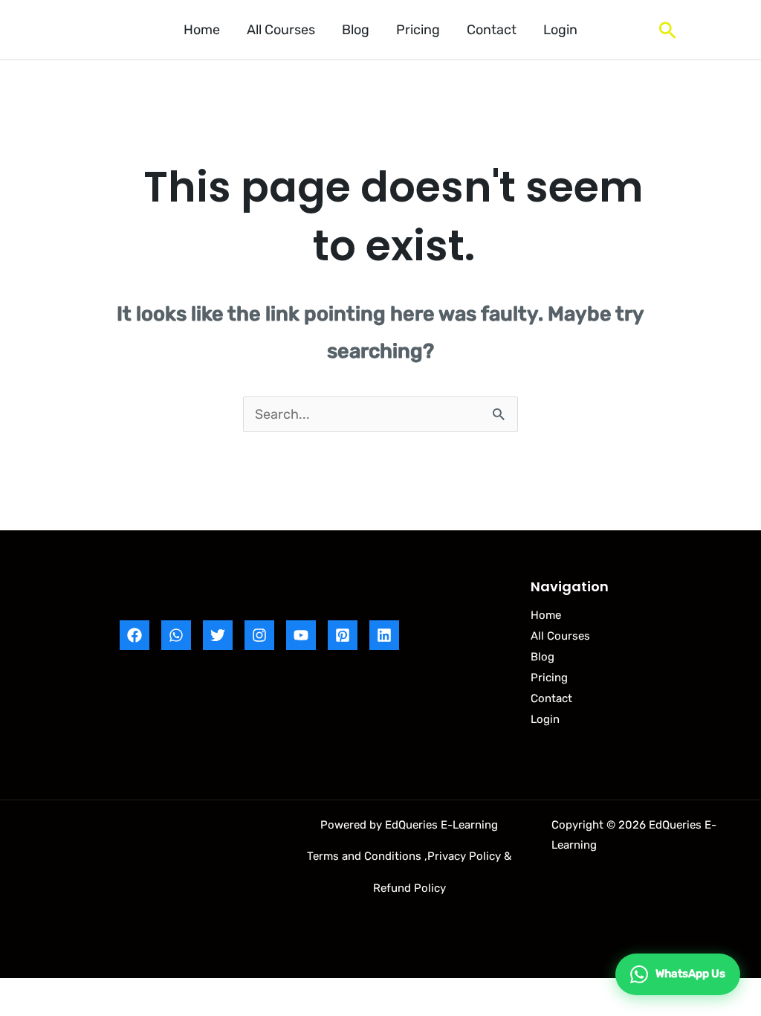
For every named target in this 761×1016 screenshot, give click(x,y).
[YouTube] (301, 635)
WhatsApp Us (690, 973)
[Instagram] (259, 635)
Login (560, 30)
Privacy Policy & (469, 856)
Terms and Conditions (364, 856)
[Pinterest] (342, 635)
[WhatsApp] (176, 635)
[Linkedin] (384, 635)
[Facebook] (134, 635)
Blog (355, 30)
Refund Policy (409, 888)
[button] (667, 30)
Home (202, 30)
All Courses (281, 30)
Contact (491, 30)
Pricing (418, 30)
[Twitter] (218, 635)
